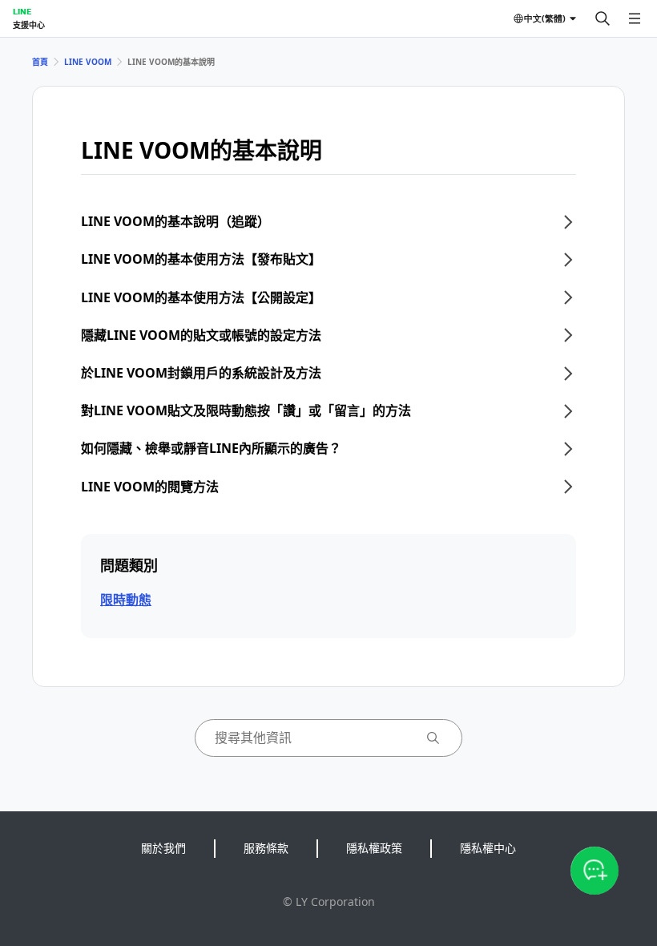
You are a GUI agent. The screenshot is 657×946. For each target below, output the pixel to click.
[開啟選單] (635, 18)
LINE (22, 11)
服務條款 (266, 847)
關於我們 (163, 847)
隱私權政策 (374, 847)
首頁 (40, 61)
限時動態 (125, 599)
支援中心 (29, 24)
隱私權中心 (488, 847)
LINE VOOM (87, 61)
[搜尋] (602, 18)
